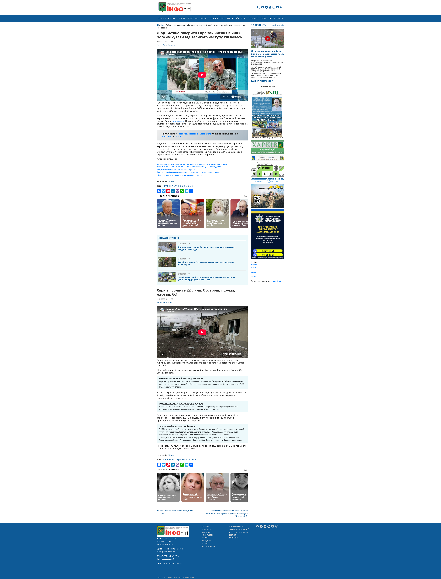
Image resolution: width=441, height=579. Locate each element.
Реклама (233, 535)
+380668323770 (167, 559)
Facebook (182, 133)
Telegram (194, 133)
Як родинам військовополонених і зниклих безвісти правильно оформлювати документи (267, 75)
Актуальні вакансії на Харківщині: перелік (176, 169)
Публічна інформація (238, 532)
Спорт (205, 538)
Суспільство (217, 18)
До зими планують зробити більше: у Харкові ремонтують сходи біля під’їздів (193, 164)
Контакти (233, 538)
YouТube (166, 136)
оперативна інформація (175, 459)
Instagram (205, 133)
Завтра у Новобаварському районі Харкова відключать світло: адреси (188, 172)
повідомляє (178, 121)
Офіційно (254, 18)
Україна (181, 18)
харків (192, 459)
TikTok (178, 136)
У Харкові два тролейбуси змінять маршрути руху (180, 175)
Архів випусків (278, 25)
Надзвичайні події (236, 18)
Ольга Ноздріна (169, 45)
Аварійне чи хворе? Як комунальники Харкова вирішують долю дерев (189, 166)
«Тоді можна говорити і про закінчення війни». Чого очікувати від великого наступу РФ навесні (226, 513)
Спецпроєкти (276, 18)
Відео (264, 18)
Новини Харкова (166, 18)
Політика (193, 18)
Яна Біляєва (167, 302)
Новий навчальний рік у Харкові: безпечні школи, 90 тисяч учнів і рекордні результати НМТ (206, 278)
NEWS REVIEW (170, 185)
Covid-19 (204, 18)
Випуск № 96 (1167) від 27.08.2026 (267, 137)
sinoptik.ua (276, 281)
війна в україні (185, 185)
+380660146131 (167, 541)
